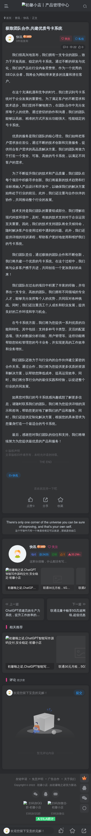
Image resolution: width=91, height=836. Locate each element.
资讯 (17, 18)
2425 (45, 554)
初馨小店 (42, 785)
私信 (81, 38)
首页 (8, 18)
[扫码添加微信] (84, 798)
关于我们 (70, 779)
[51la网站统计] (45, 818)
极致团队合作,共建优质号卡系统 (34, 28)
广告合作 (53, 779)
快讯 (26, 18)
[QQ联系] (84, 788)
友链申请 (21, 779)
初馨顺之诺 (59, 785)
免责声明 (37, 779)
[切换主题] (84, 808)
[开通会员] (84, 778)
